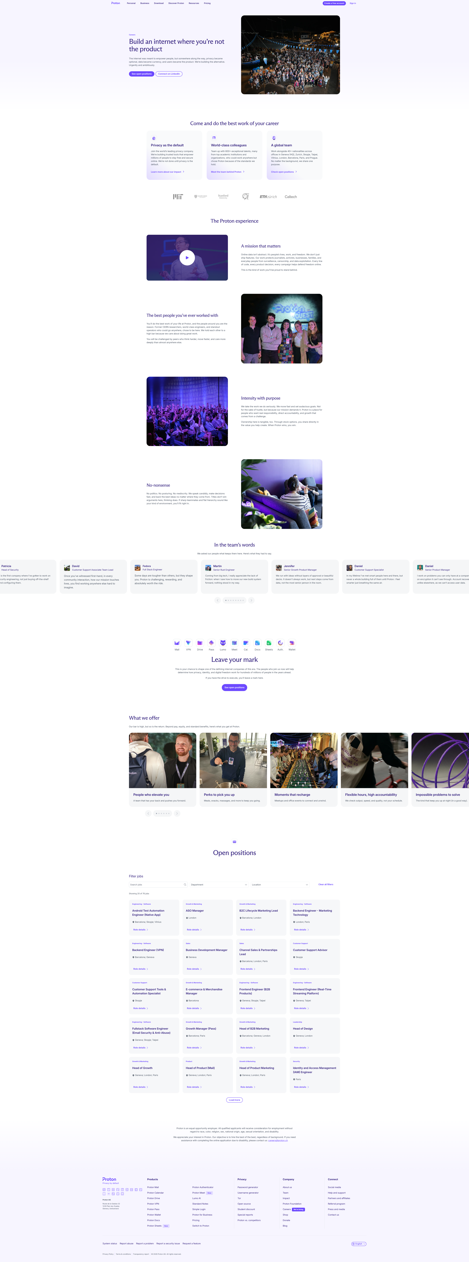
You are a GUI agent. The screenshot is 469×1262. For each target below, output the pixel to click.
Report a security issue (168, 1243)
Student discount (246, 1209)
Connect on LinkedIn (170, 75)
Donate (286, 1220)
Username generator (248, 1193)
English (358, 1244)
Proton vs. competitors (249, 1220)
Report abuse (126, 1243)
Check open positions (282, 172)
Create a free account (334, 3)
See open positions (142, 74)
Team (285, 1193)
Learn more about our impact (166, 172)
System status (110, 1243)
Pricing (207, 3)
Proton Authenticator (202, 1187)
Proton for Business (202, 1215)
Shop (285, 1215)
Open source (244, 1204)
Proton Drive (153, 1198)
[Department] (219, 885)
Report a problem (145, 1243)
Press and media (336, 1209)
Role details (142, 930)
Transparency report (141, 1254)
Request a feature (192, 1243)
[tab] (225, 600)
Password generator (248, 1187)
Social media (334, 1187)
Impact (286, 1198)
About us (287, 1187)
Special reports (245, 1215)
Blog (285, 1226)
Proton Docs (153, 1220)
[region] (234, 582)
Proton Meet (198, 1193)
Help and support (337, 1193)
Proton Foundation (292, 1204)
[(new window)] (104, 1189)
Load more (234, 1100)
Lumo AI (196, 1198)
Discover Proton (176, 3)
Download (159, 3)
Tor (239, 1198)
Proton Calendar (155, 1193)
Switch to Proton (200, 1226)
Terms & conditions (123, 1254)
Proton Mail (153, 1187)
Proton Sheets (154, 1226)
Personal (131, 3)
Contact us (333, 1215)
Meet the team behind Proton (226, 172)
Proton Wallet (154, 1215)
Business (144, 3)
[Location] (280, 885)
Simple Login (199, 1209)
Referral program (336, 1204)
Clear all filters (325, 884)
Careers (287, 1209)
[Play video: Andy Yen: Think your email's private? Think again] (187, 258)
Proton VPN (153, 1204)
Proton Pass (153, 1209)
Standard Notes (200, 1204)
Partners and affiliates (339, 1198)
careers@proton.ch (278, 1140)
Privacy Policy (108, 1254)
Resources (194, 3)
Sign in (353, 3)
